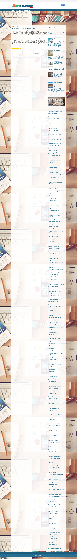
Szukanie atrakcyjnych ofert (53, 322)
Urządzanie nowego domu (52, 279)
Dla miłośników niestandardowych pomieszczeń (37, 52)
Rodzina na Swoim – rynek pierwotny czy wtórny (56, 496)
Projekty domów (30, 12)
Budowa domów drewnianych (53, 334)
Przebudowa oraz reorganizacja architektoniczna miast (56, 232)
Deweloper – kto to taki (52, 359)
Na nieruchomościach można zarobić (54, 532)
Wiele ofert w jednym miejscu (53, 130)
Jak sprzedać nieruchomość (53, 465)
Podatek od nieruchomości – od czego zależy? (56, 219)
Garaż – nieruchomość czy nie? (53, 384)
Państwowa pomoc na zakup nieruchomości (55, 330)
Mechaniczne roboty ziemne (53, 299)
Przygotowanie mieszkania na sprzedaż (17, 52)
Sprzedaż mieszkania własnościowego (57, 38)
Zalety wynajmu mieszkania (53, 286)
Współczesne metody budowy (53, 281)
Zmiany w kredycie (51, 241)
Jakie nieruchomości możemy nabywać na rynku (56, 141)
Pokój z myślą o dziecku (52, 437)
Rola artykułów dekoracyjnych (53, 152)
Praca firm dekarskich (52, 521)
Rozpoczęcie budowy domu (52, 150)
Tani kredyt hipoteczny (52, 276)
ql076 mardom (50, 30)
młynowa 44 (40, 555)
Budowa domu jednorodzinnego (53, 243)
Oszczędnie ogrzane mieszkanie (53, 509)
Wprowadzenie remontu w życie (53, 442)
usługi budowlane (19, 14)
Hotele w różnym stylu (52, 180)
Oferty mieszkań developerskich (53, 499)
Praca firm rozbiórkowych (52, 128)
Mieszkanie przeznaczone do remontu (54, 486)
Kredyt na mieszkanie (57, 50)
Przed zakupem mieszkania (53, 293)
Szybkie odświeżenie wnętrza (53, 345)
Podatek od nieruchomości (52, 167)
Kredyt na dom (50, 518)
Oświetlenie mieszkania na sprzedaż (54, 425)
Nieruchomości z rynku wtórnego (53, 145)
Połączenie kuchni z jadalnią (53, 172)
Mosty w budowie (51, 165)
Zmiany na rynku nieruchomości (53, 376)
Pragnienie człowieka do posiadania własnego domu (55, 234)
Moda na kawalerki (51, 406)
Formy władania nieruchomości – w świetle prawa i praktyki (56, 336)
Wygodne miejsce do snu (52, 212)
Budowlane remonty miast (52, 125)
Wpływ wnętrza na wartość (52, 513)
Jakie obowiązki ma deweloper (53, 525)
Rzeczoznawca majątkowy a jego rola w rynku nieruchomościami (56, 536)
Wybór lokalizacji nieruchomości (53, 346)
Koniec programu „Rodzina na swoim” (54, 253)
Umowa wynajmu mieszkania (58, 82)
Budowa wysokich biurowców (53, 186)
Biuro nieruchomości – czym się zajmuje (55, 432)
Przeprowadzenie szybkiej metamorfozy (54, 143)
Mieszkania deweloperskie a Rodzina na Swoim (56, 269)
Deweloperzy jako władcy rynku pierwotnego (55, 317)
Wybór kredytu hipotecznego (53, 153)
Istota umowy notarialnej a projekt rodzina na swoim (55, 296)
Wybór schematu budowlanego (53, 449)
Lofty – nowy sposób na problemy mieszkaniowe (56, 540)
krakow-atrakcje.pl (51, 29)
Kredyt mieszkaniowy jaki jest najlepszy (55, 221)
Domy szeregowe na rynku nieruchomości (55, 289)
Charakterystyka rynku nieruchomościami (55, 208)
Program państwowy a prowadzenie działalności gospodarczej (56, 542)
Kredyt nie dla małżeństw (52, 484)
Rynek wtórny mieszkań (52, 200)
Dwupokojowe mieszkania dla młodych (54, 364)
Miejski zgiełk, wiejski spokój (53, 491)
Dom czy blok (50, 162)
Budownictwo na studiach (52, 312)
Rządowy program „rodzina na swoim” (54, 188)
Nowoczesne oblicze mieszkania (53, 408)
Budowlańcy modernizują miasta (53, 272)
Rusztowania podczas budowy (53, 477)
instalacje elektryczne (26, 10)
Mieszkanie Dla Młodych (52, 357)
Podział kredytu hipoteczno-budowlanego (55, 224)
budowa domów (18, 10)
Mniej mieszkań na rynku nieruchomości (55, 482)
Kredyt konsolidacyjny (52, 438)
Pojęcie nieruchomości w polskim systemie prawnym (55, 421)
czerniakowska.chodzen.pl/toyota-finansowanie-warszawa (56, 33)
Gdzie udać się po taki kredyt (53, 440)
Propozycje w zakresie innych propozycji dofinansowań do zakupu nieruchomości (55, 134)
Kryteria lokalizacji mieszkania (53, 179)
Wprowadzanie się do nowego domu (54, 148)
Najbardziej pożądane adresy (53, 433)
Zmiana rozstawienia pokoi (52, 324)
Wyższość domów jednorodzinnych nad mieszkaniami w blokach (54, 530)
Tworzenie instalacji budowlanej (53, 501)
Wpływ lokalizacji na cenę (52, 430)
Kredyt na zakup (51, 371)
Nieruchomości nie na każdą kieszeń (28, 52)
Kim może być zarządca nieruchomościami (55, 474)
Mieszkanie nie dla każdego (53, 274)
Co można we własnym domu (53, 203)
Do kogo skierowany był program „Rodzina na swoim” (55, 354)
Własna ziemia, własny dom (53, 388)
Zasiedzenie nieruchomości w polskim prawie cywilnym (55, 446)
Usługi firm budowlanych (52, 506)
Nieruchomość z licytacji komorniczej (54, 174)
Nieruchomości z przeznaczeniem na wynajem (56, 320)
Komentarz (54, 548)
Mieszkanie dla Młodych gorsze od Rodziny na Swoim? (56, 412)
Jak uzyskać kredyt (51, 267)
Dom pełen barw (51, 348)
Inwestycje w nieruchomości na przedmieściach (56, 327)
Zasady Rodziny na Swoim (52, 228)
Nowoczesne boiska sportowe (53, 277)
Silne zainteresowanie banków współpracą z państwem (55, 307)
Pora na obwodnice (51, 175)
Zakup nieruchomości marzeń (53, 226)
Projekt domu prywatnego (52, 381)
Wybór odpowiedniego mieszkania (54, 313)
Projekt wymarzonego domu (53, 479)
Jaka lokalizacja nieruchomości (53, 453)
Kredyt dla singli (51, 315)
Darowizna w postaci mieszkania (58, 71)
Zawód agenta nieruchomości (53, 236)
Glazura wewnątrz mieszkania (53, 454)
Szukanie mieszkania (51, 419)
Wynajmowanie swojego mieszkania (54, 116)
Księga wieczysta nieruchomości (53, 126)
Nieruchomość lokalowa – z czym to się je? (55, 451)
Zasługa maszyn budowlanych (53, 528)
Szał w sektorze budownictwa (53, 487)
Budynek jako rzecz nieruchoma (53, 170)
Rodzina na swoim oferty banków (53, 205)
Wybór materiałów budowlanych (53, 304)
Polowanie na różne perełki (52, 362)
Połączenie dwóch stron (52, 239)
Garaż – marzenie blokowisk (53, 511)
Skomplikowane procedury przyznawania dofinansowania (55, 260)
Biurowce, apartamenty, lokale (53, 492)
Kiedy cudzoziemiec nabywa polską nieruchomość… (54, 462)
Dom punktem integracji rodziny (53, 210)
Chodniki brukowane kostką (52, 213)
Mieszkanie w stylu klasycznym (53, 448)
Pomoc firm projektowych (52, 393)
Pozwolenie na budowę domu (53, 544)
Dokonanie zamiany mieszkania (53, 398)
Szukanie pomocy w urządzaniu (53, 374)
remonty (13, 14)
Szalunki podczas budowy (52, 190)
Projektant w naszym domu (52, 343)
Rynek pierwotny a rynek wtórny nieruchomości (56, 386)
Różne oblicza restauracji (52, 391)
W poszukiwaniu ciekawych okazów (54, 504)
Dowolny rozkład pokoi (52, 120)
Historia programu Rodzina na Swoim (54, 423)
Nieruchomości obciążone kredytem (54, 503)
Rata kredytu (50, 123)
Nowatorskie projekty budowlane (53, 118)
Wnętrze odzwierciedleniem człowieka (54, 470)
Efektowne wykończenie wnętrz (53, 472)
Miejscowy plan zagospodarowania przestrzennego (54, 216)
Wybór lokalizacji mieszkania (53, 251)
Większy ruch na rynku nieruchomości (54, 229)
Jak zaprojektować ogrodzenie (53, 113)
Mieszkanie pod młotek (52, 350)
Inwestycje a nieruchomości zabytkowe (54, 329)
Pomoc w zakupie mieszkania (53, 410)
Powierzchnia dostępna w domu (53, 467)
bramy (13, 10)
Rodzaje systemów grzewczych (53, 248)
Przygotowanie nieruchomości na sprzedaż (55, 111)
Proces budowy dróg (51, 464)
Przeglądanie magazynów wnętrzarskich (55, 341)
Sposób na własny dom (52, 310)
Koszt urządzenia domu (52, 508)
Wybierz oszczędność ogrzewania (54, 379)
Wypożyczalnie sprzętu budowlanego (54, 282)
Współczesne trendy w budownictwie (54, 458)
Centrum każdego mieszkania (53, 378)
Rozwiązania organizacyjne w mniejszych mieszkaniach (55, 292)
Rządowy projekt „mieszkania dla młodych (55, 308)
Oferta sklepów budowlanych (53, 191)
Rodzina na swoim (56, 61)
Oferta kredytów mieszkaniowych (53, 157)
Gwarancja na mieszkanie (52, 417)
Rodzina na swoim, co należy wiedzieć (54, 494)
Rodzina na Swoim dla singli (53, 332)
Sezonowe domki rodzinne (52, 469)
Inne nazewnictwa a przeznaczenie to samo (55, 262)
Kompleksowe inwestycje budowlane (54, 338)
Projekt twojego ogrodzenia (52, 523)
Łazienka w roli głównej (52, 297)
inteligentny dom (15, 12)
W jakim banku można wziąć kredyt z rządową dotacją (56, 140)
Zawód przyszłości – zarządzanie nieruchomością (56, 489)
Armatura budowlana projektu (53, 401)
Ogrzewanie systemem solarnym (53, 246)
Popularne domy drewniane (52, 435)
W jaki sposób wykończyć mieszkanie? (54, 396)
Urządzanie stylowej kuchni (52, 538)
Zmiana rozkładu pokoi (52, 198)
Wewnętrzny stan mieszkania (53, 264)
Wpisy (59, 548)
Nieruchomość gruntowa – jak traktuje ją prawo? (56, 137)
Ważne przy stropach (51, 158)
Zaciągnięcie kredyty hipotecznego (54, 155)
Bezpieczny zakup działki (52, 121)
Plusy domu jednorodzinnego (53, 516)
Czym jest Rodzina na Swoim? (53, 195)
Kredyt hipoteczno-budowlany (53, 366)
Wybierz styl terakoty (51, 136)
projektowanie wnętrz (22, 12)
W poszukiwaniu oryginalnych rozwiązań (55, 196)
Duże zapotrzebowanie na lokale (53, 177)
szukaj (50, 548)
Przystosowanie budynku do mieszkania (55, 526)
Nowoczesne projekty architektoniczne (54, 160)
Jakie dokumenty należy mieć (53, 301)
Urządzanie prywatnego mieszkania (54, 414)
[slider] (16, 49)
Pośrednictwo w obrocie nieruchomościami (55, 456)
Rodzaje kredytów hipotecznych (53, 325)
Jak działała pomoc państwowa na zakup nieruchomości (55, 183)
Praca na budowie (51, 403)
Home (13, 0)
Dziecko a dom (50, 400)
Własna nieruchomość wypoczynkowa (54, 244)
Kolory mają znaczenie (52, 193)
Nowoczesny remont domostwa (53, 238)
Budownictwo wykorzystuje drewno (54, 369)
